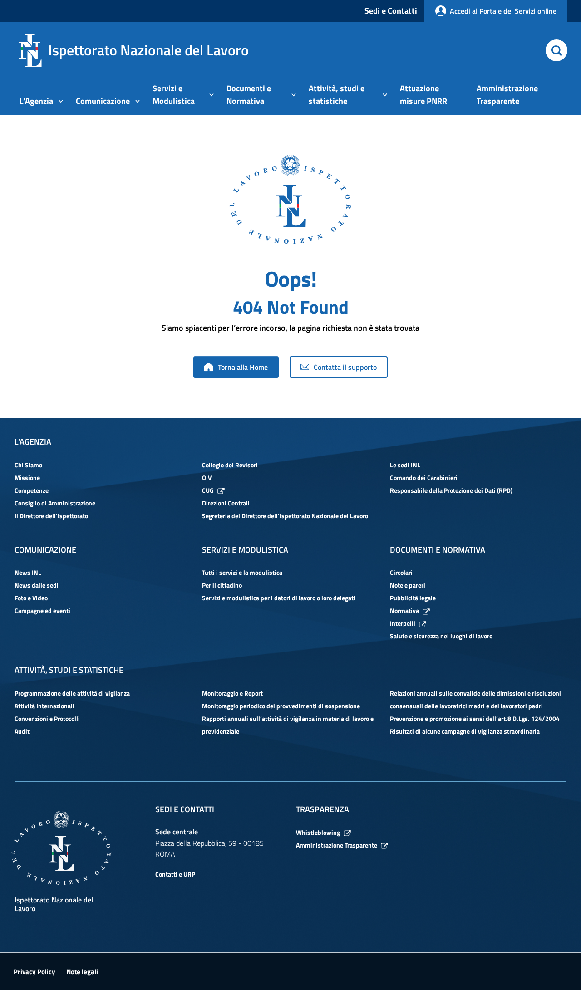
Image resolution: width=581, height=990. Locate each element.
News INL (28, 572)
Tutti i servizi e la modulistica (242, 572)
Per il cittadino (222, 585)
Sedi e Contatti (390, 11)
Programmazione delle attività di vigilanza (72, 693)
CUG (208, 490)
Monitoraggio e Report (232, 693)
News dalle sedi (37, 585)
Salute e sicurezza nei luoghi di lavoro (441, 636)
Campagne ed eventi (42, 610)
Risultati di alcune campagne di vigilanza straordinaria (465, 731)
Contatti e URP (175, 874)
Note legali (82, 971)
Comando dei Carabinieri (424, 477)
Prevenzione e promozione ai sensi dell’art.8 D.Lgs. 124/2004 (475, 718)
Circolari (401, 572)
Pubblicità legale (413, 598)
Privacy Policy (34, 971)
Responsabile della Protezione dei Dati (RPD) (451, 490)
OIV (207, 477)
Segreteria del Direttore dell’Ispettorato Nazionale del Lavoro (285, 515)
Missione (27, 477)
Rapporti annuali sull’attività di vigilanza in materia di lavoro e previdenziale (288, 725)
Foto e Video (31, 598)
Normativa (404, 610)
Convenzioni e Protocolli (47, 718)
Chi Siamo (28, 465)
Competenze (32, 490)
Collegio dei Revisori (230, 465)
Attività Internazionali (44, 706)
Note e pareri (407, 585)
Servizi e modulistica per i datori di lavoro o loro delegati (278, 598)
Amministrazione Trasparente (336, 845)
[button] (556, 50)
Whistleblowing (318, 832)
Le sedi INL (405, 465)
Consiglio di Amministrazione (55, 503)
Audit (22, 731)
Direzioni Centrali (226, 503)
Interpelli (402, 623)
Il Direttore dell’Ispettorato (51, 515)
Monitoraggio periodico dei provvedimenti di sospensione (281, 706)
